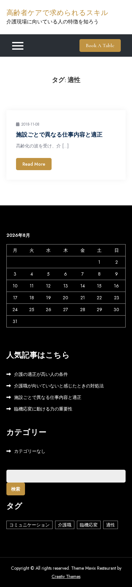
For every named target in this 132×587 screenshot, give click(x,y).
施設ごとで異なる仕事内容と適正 (59, 134)
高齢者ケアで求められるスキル (57, 13)
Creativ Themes (66, 576)
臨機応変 (89, 525)
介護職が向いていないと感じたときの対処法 (59, 386)
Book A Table (100, 45)
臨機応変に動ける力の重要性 (43, 409)
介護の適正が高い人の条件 (41, 374)
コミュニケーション (29, 525)
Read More (33, 164)
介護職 (64, 525)
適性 (110, 525)
